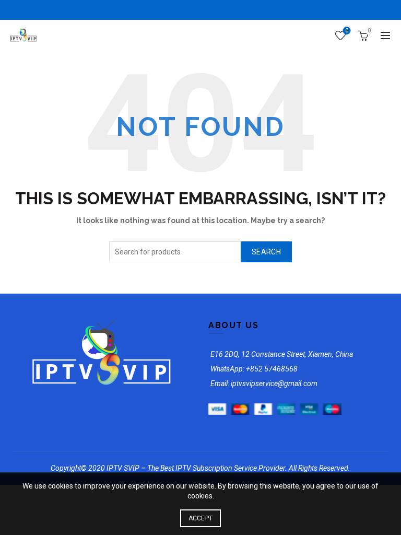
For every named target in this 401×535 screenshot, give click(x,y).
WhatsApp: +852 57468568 (254, 369)
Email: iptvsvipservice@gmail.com (263, 383)
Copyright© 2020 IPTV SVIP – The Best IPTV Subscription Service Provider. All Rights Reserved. (200, 468)
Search (266, 252)
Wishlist (346, 30)
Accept (200, 518)
